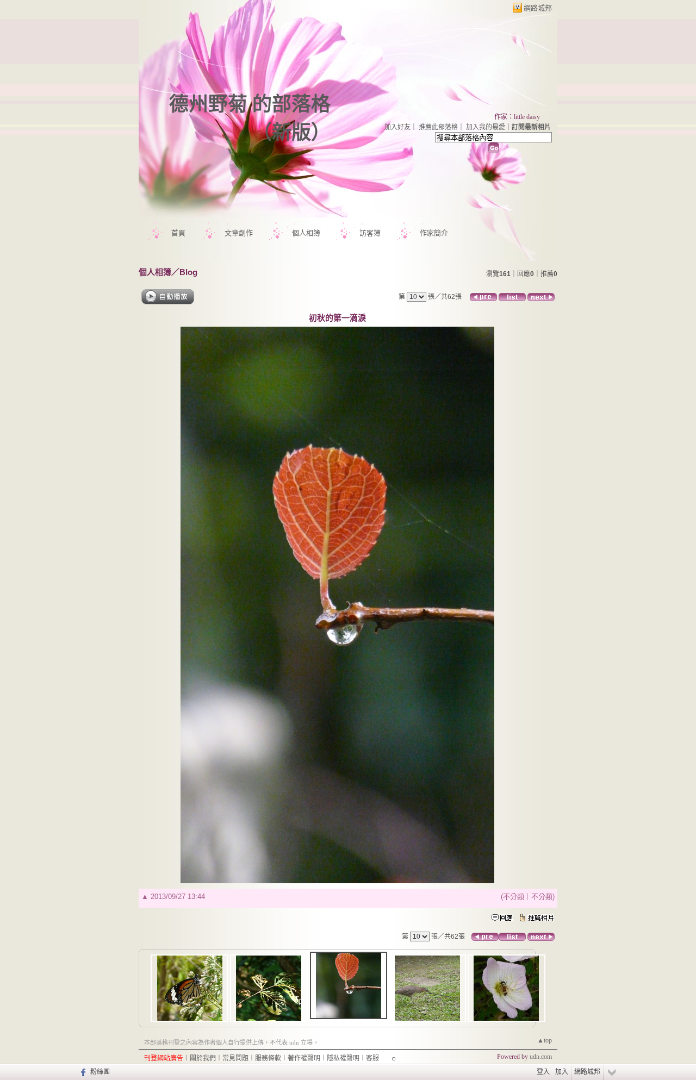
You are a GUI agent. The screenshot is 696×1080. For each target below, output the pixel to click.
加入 (561, 1072)
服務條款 (268, 1058)
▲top (544, 1040)
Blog (188, 272)
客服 (372, 1058)
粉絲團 (100, 1072)
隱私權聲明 (343, 1058)
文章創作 (239, 233)
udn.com (541, 1056)
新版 (291, 132)
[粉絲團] (82, 1072)
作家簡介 (434, 233)
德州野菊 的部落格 (250, 104)
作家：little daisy (517, 117)
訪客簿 (370, 233)
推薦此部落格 (438, 127)
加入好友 (397, 127)
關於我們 (203, 1058)
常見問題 (235, 1058)
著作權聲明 (304, 1058)
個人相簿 (306, 233)
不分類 (513, 896)
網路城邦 (538, 8)
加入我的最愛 (485, 127)
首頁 (178, 233)
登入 (543, 1072)
